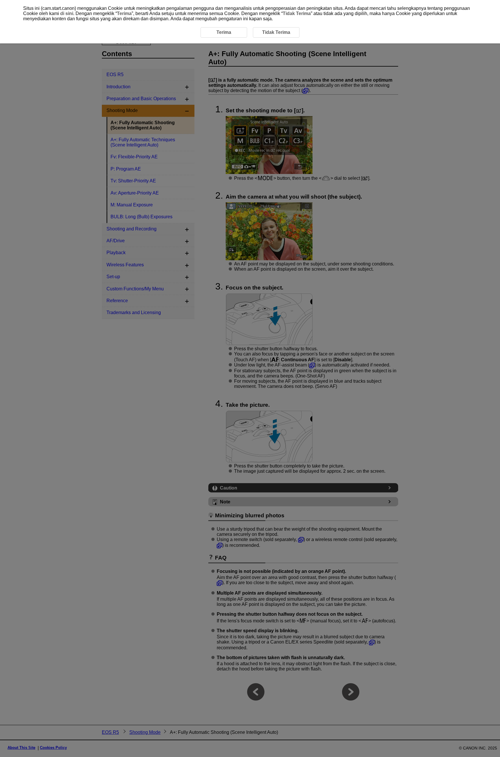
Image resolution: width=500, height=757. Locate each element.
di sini (66, 13)
